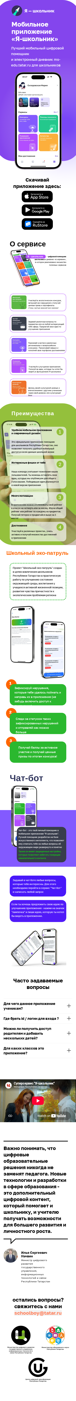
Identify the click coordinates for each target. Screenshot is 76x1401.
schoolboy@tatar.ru (38, 1313)
